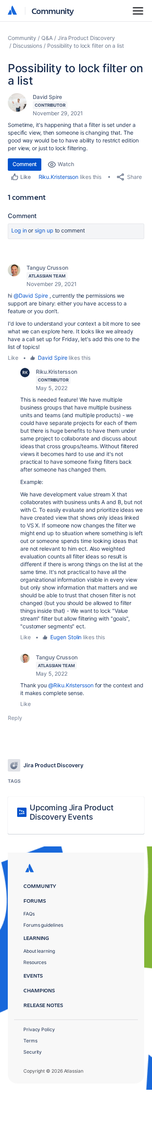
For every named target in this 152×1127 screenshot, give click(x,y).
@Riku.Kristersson (71, 685)
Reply (15, 717)
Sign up (44, 230)
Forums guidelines (43, 925)
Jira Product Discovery (86, 38)
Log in (19, 230)
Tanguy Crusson (47, 267)
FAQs (29, 914)
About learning (39, 951)
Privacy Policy (39, 1029)
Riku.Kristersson (59, 176)
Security (32, 1052)
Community (53, 10)
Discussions (27, 45)
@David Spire (31, 295)
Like (13, 357)
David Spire (47, 97)
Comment (24, 164)
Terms (30, 1041)
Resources (34, 962)
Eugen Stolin (65, 637)
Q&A (47, 38)
